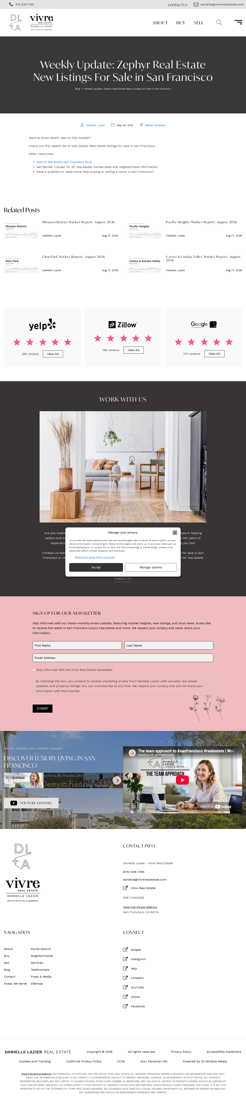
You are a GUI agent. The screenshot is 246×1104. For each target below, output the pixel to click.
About (160, 22)
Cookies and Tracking (35, 1061)
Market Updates (155, 125)
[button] (175, 532)
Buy (180, 22)
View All (53, 354)
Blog (77, 88)
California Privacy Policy (83, 1061)
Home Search (41, 948)
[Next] (117, 780)
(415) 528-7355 (133, 871)
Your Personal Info (153, 1061)
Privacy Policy (181, 1051)
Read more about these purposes (95, 557)
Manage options (151, 567)
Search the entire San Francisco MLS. (64, 162)
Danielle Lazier (95, 125)
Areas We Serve (15, 983)
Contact (9, 976)
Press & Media (41, 976)
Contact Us (178, 5)
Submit (42, 708)
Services (37, 962)
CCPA (121, 1061)
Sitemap (37, 983)
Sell (199, 22)
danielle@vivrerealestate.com (145, 879)
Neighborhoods (42, 955)
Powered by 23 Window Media (205, 1061)
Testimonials (40, 969)
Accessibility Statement (224, 1051)
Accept (96, 567)
